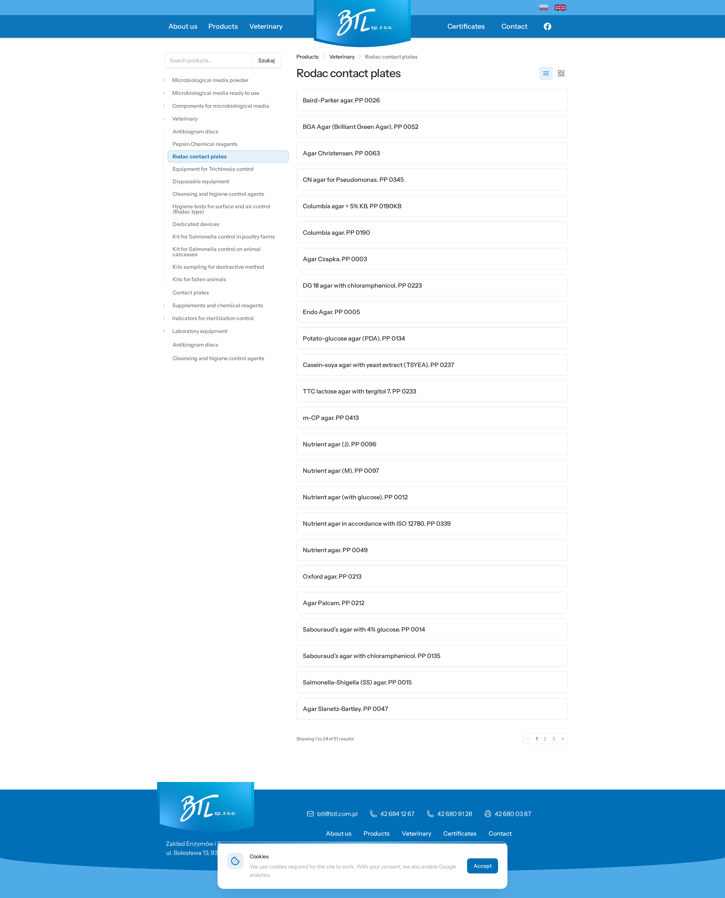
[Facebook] (547, 26)
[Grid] (561, 73)
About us (182, 26)
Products (223, 26)
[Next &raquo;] (562, 738)
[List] (546, 73)
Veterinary (266, 26)
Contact (514, 26)
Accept (483, 865)
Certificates (466, 26)
